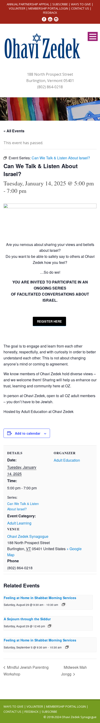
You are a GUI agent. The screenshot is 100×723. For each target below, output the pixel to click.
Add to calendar (27, 433)
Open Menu (93, 36)
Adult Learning (19, 523)
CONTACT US (80, 8)
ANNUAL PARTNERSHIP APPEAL (28, 4)
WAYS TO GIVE (81, 4)
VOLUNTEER (17, 8)
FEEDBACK (50, 12)
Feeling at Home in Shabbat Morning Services (40, 597)
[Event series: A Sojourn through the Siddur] (49, 625)
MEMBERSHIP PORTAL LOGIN (48, 8)
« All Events (13, 130)
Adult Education (67, 460)
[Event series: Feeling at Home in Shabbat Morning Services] (63, 604)
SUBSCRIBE (60, 4)
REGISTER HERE (49, 321)
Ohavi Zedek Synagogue (27, 536)
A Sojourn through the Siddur (27, 619)
